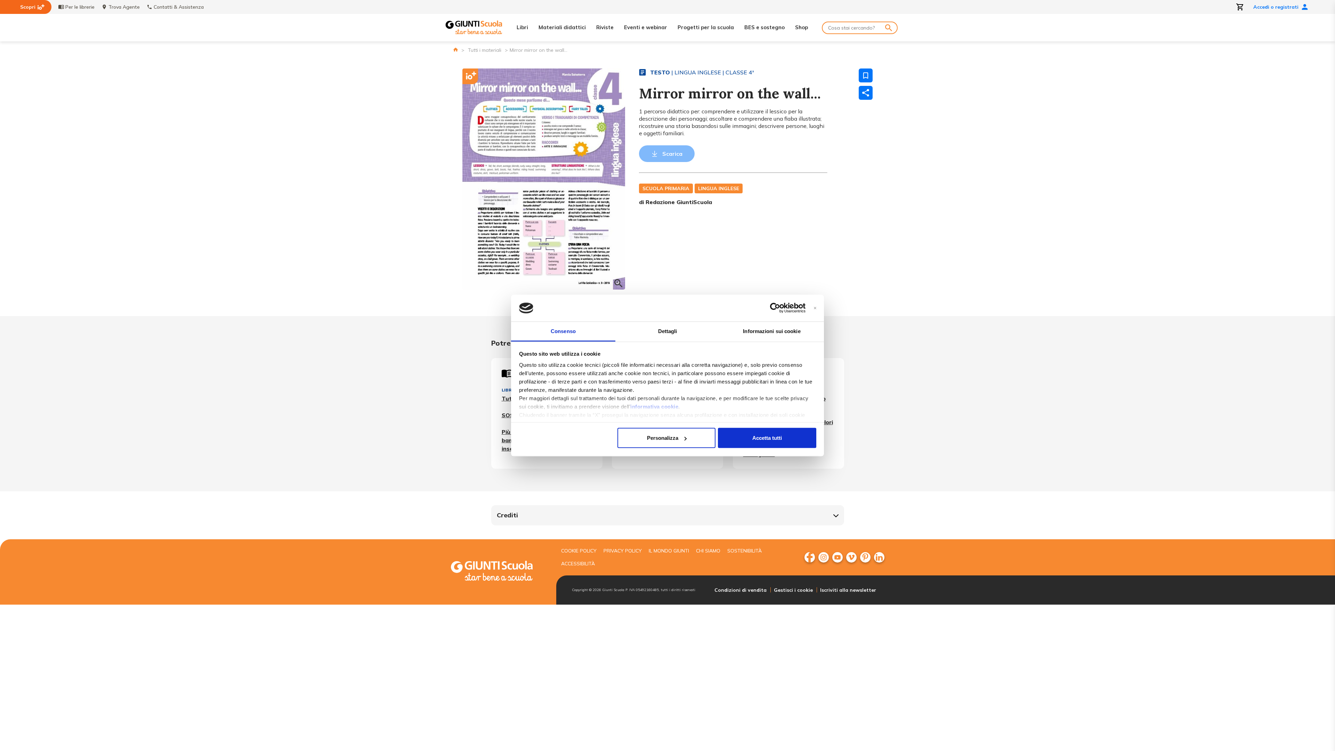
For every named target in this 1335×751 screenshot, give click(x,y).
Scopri (27, 7)
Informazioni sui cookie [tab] (771, 331)
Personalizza (662, 438)
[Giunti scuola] (499, 572)
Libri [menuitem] (522, 27)
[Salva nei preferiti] (866, 75)
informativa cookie (654, 406)
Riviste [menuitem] (605, 27)
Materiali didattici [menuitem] (562, 27)
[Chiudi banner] (815, 308)
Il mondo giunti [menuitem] (669, 551)
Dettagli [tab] (667, 331)
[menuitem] (809, 557)
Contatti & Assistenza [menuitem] (179, 7)
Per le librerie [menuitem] (80, 7)
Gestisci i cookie (793, 590)
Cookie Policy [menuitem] (579, 551)
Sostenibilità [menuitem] (744, 551)
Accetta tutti (767, 438)
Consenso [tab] (563, 331)
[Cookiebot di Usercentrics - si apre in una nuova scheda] (775, 308)
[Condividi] (866, 93)
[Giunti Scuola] (474, 28)
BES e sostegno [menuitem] (764, 27)
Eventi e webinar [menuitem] (645, 27)
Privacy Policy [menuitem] (623, 551)
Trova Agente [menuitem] (124, 7)
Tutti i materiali (484, 50)
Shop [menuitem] (801, 27)
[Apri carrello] (1240, 7)
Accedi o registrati (1275, 7)
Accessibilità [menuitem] (578, 563)
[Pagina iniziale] (456, 49)
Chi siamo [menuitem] (708, 551)
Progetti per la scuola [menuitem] (706, 27)
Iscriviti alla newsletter (848, 590)
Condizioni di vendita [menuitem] (740, 590)
